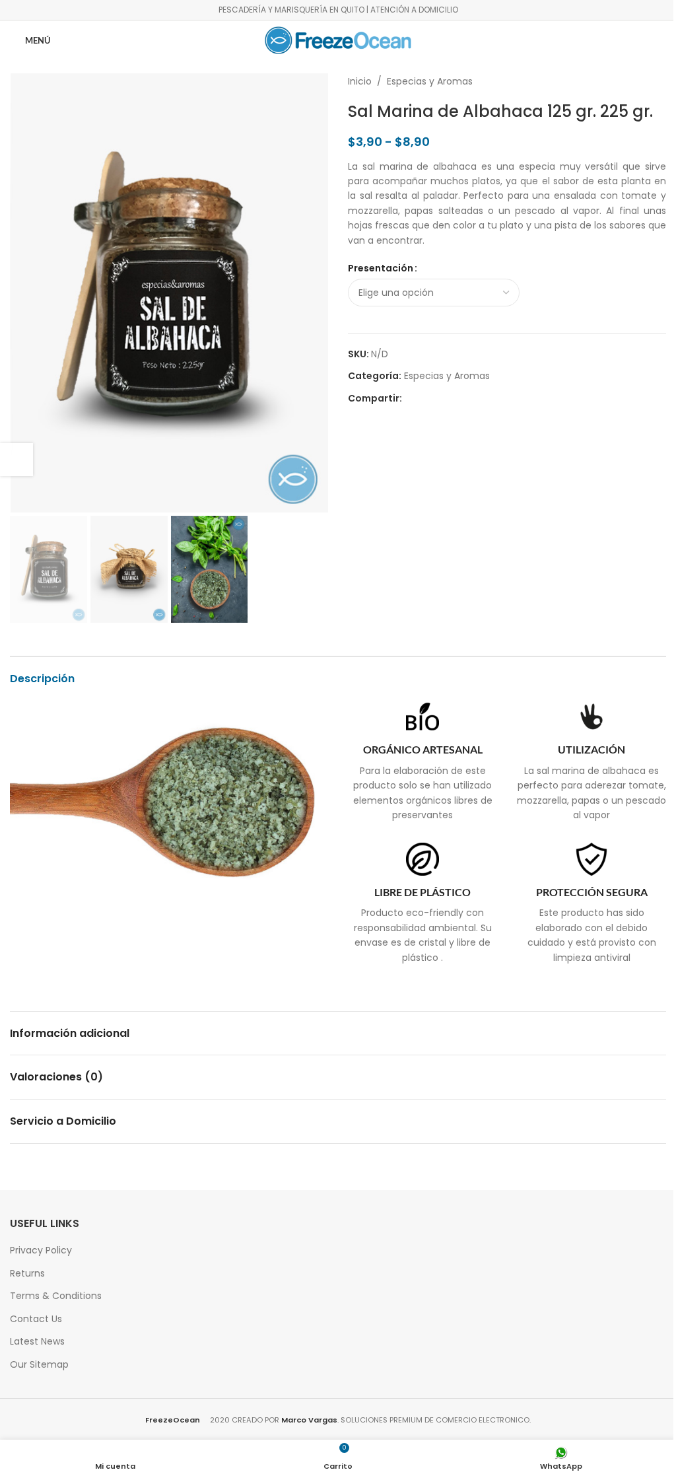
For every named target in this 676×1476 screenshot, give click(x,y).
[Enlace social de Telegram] (473, 398)
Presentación (380, 268)
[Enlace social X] (426, 398)
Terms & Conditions (56, 1295)
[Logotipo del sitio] (338, 39)
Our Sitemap (39, 1364)
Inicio (360, 81)
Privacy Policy (41, 1250)
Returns (27, 1273)
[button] (23, 293)
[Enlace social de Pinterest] (442, 398)
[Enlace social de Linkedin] (457, 398)
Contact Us (36, 1318)
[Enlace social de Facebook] (410, 398)
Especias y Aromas (430, 81)
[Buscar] (654, 40)
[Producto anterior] (626, 81)
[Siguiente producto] (658, 81)
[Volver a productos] (642, 81)
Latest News (37, 1341)
